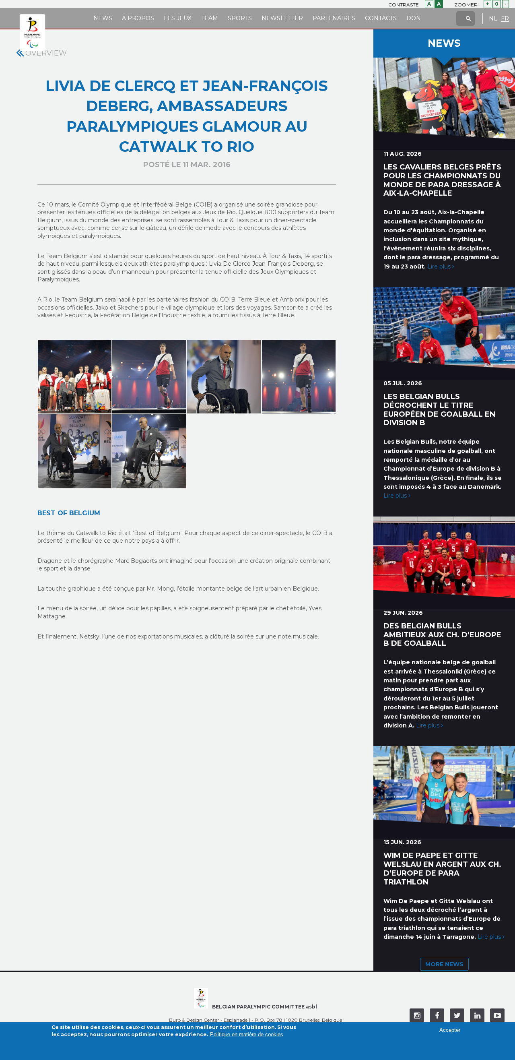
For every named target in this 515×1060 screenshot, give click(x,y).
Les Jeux (178, 18)
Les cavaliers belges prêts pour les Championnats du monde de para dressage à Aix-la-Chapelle (442, 180)
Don (413, 18)
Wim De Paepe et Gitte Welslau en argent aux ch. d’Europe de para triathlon (442, 868)
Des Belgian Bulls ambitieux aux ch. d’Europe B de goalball (442, 635)
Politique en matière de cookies (246, 1034)
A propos (138, 18)
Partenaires (334, 18)
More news (444, 964)
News (102, 18)
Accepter (449, 1030)
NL (493, 19)
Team (209, 18)
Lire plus (439, 266)
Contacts (381, 18)
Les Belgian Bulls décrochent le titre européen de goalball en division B (439, 409)
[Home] (32, 33)
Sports (240, 18)
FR (505, 19)
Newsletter (282, 18)
